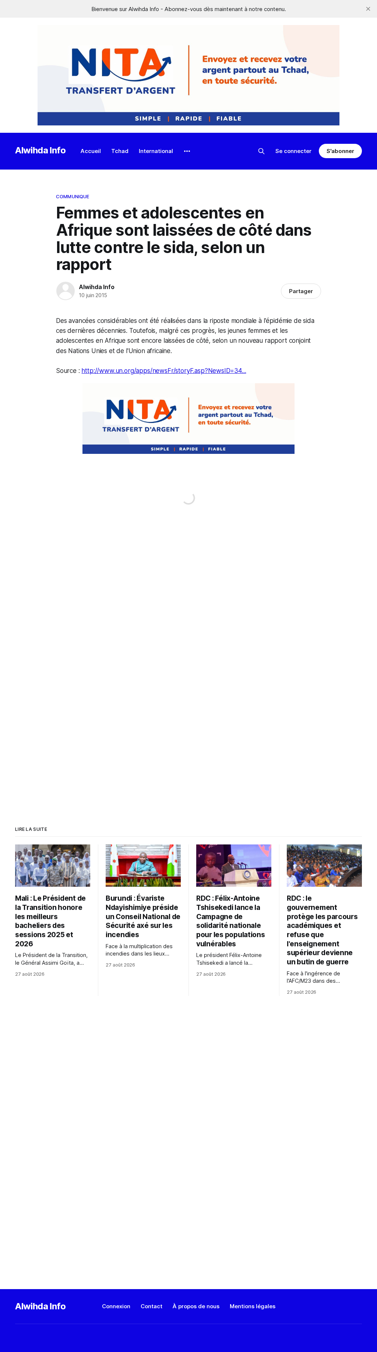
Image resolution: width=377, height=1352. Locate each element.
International (156, 150)
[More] (187, 151)
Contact (151, 1306)
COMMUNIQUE (72, 196)
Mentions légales (252, 1306)
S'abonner (340, 150)
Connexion (116, 1306)
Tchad (119, 150)
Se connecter (293, 150)
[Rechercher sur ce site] (261, 151)
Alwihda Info (40, 150)
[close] (368, 9)
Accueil (91, 150)
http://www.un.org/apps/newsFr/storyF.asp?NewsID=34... (163, 370)
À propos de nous (196, 1306)
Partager (301, 291)
